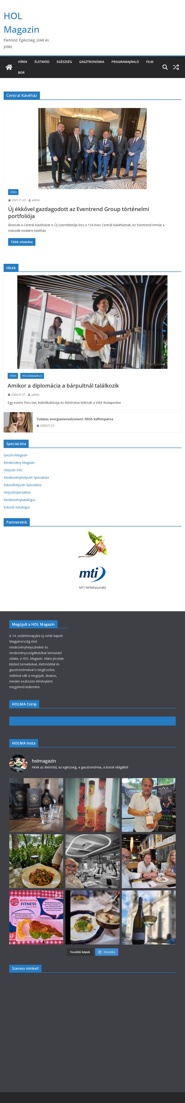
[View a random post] (176, 67)
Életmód (42, 62)
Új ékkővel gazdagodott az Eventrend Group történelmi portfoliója (78, 212)
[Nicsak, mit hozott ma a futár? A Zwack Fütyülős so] (92, 805)
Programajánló (125, 62)
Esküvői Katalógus (17, 507)
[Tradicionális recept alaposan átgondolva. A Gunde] (92, 917)
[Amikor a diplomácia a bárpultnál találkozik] (92, 322)
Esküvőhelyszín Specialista (23, 485)
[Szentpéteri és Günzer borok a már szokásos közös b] (149, 805)
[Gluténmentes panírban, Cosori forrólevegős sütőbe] (36, 917)
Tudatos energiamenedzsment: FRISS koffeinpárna (75, 419)
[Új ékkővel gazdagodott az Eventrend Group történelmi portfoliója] (92, 148)
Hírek (22, 62)
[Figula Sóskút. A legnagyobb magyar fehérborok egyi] (149, 917)
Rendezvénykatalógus (19, 500)
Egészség (64, 62)
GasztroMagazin (16, 455)
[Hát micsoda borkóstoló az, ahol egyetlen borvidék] (92, 861)
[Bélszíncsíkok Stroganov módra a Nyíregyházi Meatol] (36, 861)
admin (36, 200)
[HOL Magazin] (9, 67)
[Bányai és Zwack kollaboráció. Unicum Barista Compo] (36, 805)
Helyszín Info (13, 470)
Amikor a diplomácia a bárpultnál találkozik (63, 385)
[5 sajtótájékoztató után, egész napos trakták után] (149, 861)
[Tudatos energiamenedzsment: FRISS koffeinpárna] (18, 422)
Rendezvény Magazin (19, 462)
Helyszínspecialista (17, 492)
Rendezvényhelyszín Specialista (26, 477)
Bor (21, 72)
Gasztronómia (91, 62)
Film (149, 62)
